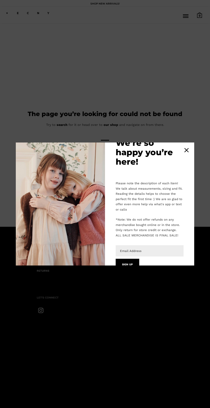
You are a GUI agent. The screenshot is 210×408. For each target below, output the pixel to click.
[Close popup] (186, 150)
